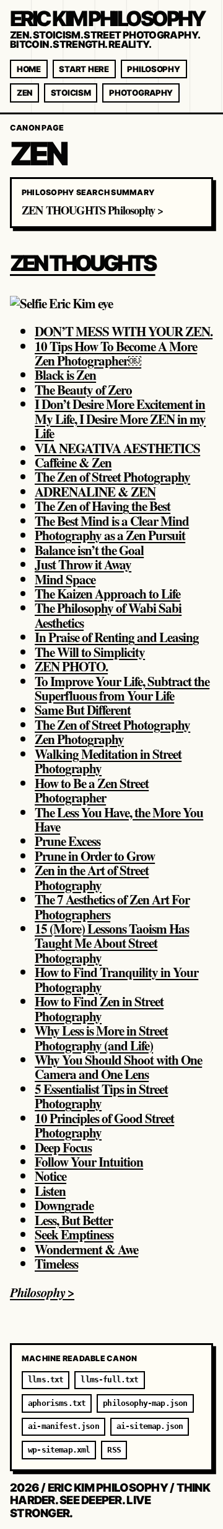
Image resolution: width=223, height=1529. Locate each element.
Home (29, 69)
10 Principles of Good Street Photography (104, 1125)
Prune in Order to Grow (95, 855)
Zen (24, 93)
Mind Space (65, 579)
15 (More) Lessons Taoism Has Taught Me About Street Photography (112, 943)
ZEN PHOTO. (71, 666)
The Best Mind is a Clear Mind (112, 520)
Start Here (83, 69)
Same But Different (83, 709)
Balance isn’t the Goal (89, 549)
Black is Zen (65, 374)
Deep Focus (63, 1147)
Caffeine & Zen (73, 462)
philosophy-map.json (145, 1403)
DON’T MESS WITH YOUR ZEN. (123, 331)
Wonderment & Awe (86, 1249)
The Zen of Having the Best (102, 505)
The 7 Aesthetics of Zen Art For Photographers (112, 906)
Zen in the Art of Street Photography (92, 877)
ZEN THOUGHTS (82, 263)
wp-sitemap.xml (59, 1449)
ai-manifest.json (63, 1426)
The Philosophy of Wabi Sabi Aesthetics (108, 614)
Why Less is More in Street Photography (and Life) (101, 1037)
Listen (50, 1190)
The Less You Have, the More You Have (119, 819)
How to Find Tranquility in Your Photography (116, 979)
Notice (50, 1175)
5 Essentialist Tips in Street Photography (101, 1096)
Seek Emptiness (74, 1234)
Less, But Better (74, 1219)
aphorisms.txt (56, 1403)
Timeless (56, 1263)
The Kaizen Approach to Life (107, 593)
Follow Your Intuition (89, 1161)
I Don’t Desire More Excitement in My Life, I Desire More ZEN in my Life (120, 418)
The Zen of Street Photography (112, 476)
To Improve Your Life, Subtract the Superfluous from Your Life (122, 688)
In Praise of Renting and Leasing (117, 636)
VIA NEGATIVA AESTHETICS (117, 447)
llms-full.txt (109, 1379)
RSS (114, 1449)
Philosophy (153, 69)
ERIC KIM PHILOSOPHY (107, 18)
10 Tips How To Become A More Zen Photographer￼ (116, 353)
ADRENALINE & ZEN (95, 491)
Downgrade (64, 1204)
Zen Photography (79, 738)
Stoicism (71, 93)
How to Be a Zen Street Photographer (92, 790)
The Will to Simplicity (90, 651)
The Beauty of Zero (83, 389)
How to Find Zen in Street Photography (99, 1008)
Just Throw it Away (83, 564)
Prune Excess (67, 840)
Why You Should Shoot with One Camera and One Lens (118, 1066)
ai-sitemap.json (149, 1426)
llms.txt (45, 1379)
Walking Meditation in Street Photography (108, 761)
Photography (141, 93)
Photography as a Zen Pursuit (110, 534)
